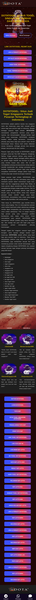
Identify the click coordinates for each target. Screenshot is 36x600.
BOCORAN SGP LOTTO (17, 524)
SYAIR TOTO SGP (17, 431)
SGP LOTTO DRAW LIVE (17, 555)
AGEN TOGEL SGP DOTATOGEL (17, 474)
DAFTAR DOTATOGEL (17, 399)
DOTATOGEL (31, 130)
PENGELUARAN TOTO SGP (18, 425)
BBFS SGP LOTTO (17, 548)
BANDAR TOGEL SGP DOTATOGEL (17, 493)
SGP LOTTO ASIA (17, 499)
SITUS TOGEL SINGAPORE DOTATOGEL (17, 418)
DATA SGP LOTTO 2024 (17, 462)
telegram (5, 599)
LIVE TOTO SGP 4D (17, 443)
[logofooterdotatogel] (18, 589)
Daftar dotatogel (10, 35)
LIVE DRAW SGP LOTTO (17, 449)
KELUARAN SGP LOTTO (17, 480)
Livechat (30, 599)
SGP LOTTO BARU (17, 518)
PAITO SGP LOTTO (17, 561)
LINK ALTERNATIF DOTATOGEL (17, 52)
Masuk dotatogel (25, 35)
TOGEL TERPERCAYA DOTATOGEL (17, 71)
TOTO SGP (17, 411)
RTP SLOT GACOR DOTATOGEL (17, 58)
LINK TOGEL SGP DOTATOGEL (17, 437)
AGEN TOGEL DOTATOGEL (18, 64)
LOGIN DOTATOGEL (18, 405)
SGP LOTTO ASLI (17, 487)
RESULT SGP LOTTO (17, 468)
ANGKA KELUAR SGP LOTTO (17, 505)
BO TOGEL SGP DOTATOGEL (17, 456)
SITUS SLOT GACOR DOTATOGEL (18, 77)
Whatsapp (18, 599)
